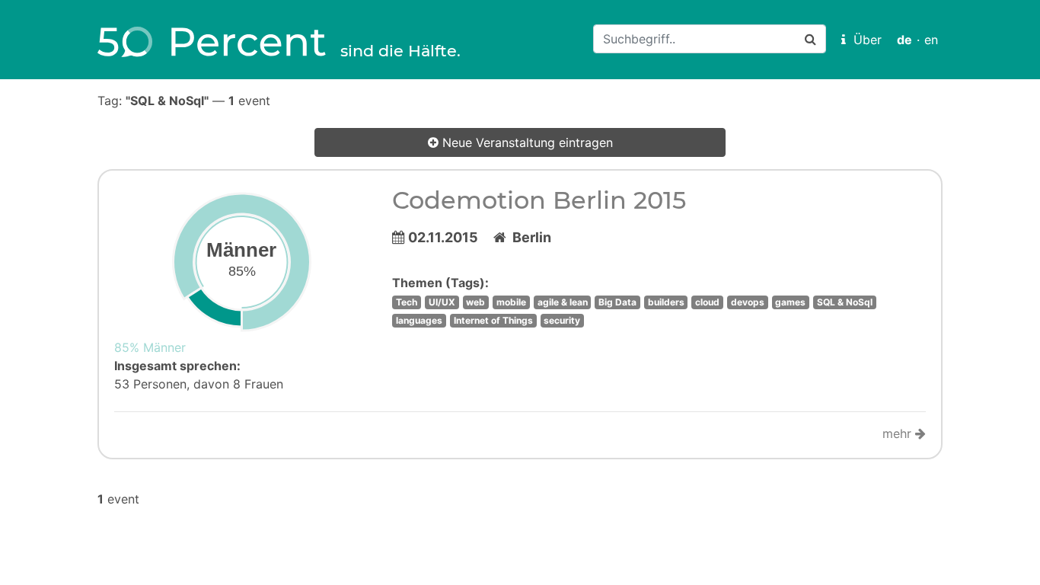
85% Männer (150, 347)
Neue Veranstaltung (526, 142)
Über (864, 39)
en (931, 39)
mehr (898, 433)
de (904, 39)
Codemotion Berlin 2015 (539, 200)
